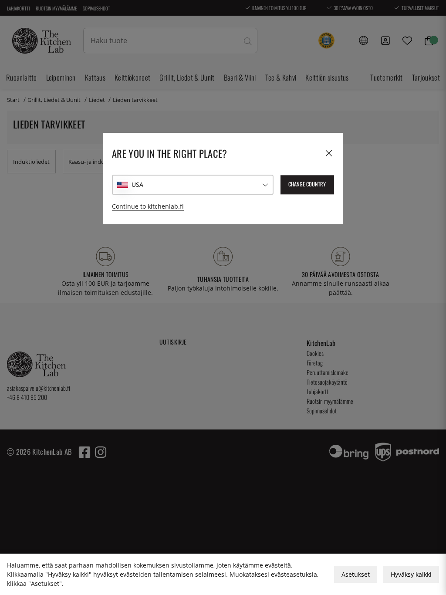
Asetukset (355, 574)
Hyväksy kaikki (411, 574)
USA (137, 185)
